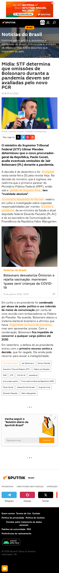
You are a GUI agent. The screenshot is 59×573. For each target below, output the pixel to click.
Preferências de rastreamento (16, 533)
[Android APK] (11, 542)
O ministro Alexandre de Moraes (23, 199)
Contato (36, 513)
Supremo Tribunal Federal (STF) (16, 369)
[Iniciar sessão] (48, 22)
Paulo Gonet (8, 387)
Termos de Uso (23, 513)
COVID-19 (21, 375)
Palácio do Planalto (42, 369)
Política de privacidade (13, 517)
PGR (4, 375)
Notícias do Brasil (14, 270)
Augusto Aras (44, 387)
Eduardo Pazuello (10, 393)
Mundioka (7, 486)
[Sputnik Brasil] (9, 23)
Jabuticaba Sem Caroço (30, 486)
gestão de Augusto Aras (25, 190)
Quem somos (8, 513)
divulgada (48, 172)
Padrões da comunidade (13, 529)
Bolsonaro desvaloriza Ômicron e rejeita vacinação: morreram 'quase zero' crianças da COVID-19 (28, 281)
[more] (54, 294)
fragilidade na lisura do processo (30, 325)
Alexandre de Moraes (26, 387)
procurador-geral (10, 381)
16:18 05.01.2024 (10, 93)
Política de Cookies (35, 517)
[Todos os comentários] (5, 568)
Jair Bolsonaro (28, 363)
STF (11, 375)
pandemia (33, 375)
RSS (29, 529)
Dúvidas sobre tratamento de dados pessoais (24, 523)
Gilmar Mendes (44, 363)
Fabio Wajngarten (28, 393)
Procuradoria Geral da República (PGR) (37, 381)
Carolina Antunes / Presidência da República (27, 131)
